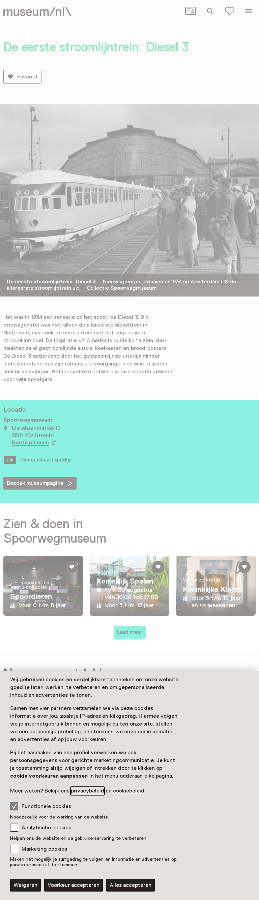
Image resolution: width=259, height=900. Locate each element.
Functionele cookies (46, 806)
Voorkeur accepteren (73, 885)
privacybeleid (87, 791)
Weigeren (25, 885)
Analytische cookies (46, 828)
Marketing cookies (44, 849)
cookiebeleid (128, 791)
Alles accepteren (130, 885)
